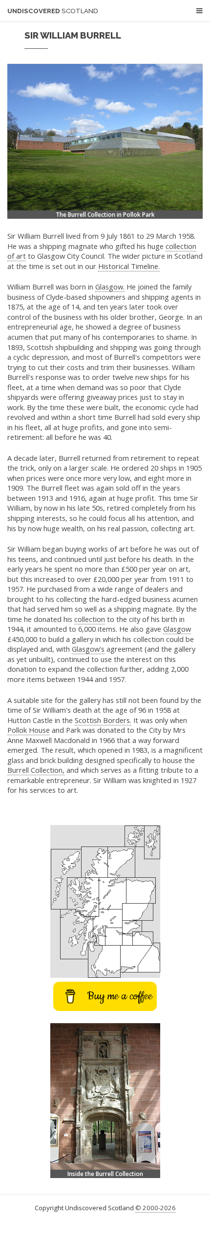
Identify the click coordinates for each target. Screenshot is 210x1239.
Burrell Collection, (35, 770)
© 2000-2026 (155, 1207)
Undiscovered (52, 11)
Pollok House (28, 730)
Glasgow (177, 629)
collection (89, 619)
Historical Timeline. (129, 266)
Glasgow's (88, 649)
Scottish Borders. (103, 720)
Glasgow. (110, 286)
